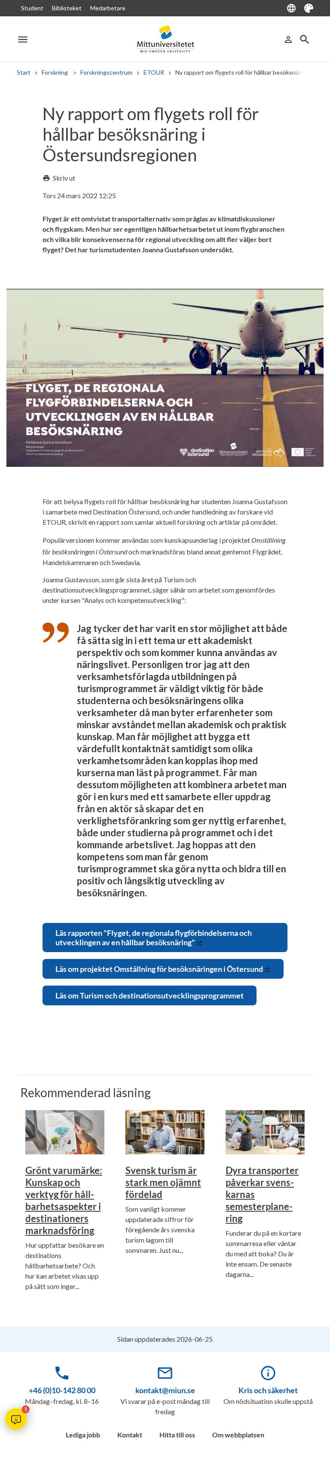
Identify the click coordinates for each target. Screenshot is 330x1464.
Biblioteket (67, 8)
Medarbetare (107, 8)
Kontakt (129, 1435)
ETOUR (154, 72)
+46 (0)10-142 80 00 (62, 1390)
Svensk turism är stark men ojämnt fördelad (163, 1182)
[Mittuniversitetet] (165, 39)
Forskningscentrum (106, 72)
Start (24, 72)
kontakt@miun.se (165, 1390)
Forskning (55, 72)
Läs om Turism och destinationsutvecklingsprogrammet (149, 995)
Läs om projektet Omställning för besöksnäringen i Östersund (159, 969)
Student (32, 8)
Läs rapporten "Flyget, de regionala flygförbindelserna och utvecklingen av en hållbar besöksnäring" (153, 937)
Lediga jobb (83, 1435)
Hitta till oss (177, 1435)
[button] (16, 1419)
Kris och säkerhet (268, 1390)
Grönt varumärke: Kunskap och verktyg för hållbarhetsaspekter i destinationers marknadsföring (63, 1200)
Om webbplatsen (238, 1435)
